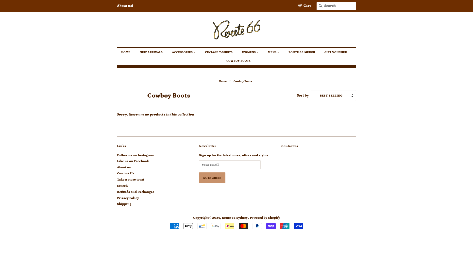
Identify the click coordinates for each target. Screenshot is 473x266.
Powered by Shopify (265, 217)
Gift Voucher (335, 52)
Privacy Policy (128, 198)
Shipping (124, 204)
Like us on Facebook (133, 161)
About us (124, 167)
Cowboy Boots (238, 61)
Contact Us (125, 173)
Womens (249, 52)
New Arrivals (151, 52)
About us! (125, 6)
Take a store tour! (130, 179)
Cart (307, 6)
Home (125, 52)
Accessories (182, 52)
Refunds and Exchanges (135, 192)
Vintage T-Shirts (219, 52)
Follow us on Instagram (135, 155)
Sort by (303, 96)
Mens (272, 52)
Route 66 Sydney (235, 217)
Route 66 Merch (301, 52)
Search (122, 185)
